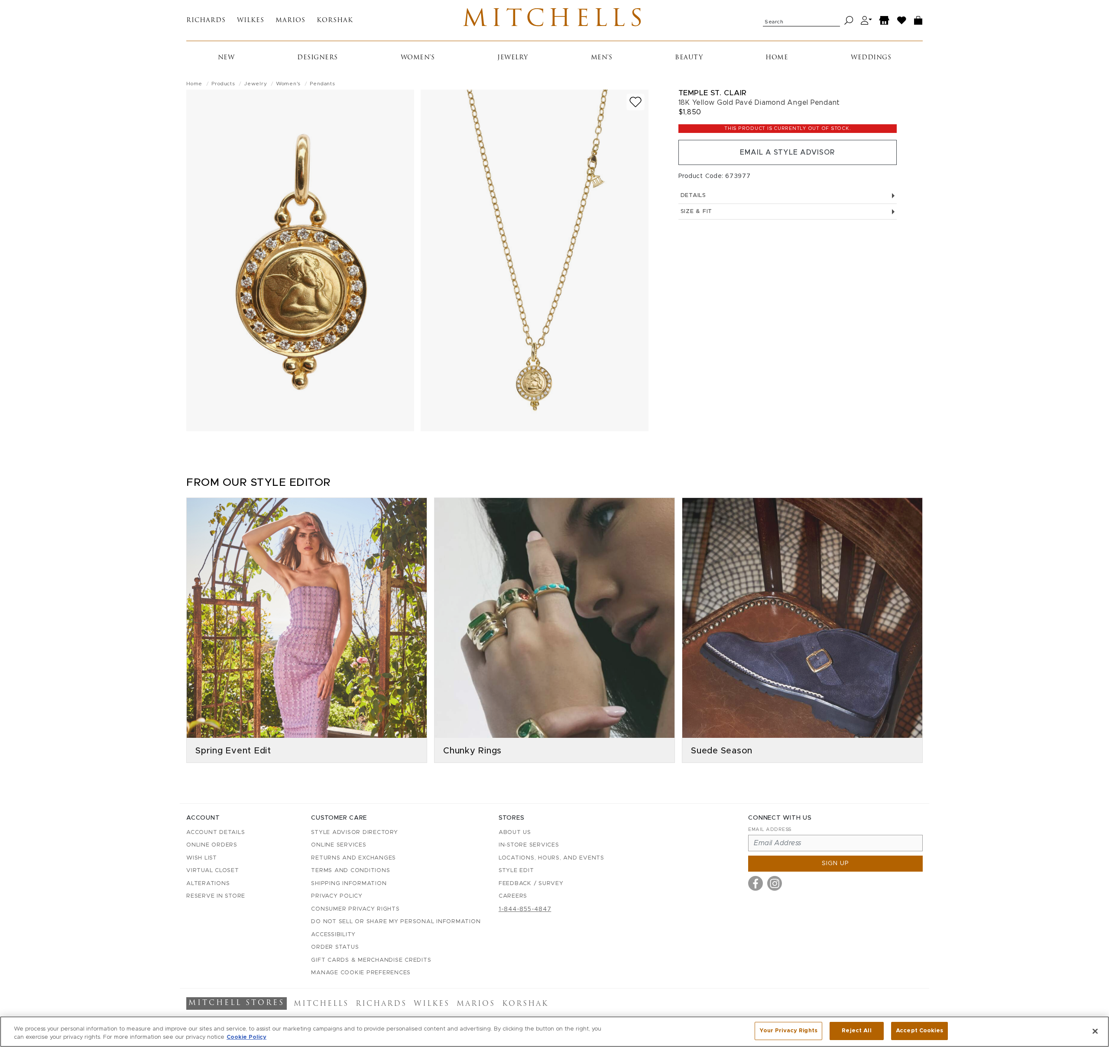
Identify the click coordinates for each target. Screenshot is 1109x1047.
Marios (290, 20)
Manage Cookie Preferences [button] (361, 973)
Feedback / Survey (531, 883)
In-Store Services (529, 845)
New (226, 58)
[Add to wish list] (635, 102)
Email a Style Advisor (787, 152)
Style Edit (516, 870)
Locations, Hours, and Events (551, 858)
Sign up (835, 863)
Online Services (338, 845)
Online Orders (211, 845)
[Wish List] (902, 20)
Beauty (689, 58)
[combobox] (801, 20)
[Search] (848, 20)
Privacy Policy (337, 896)
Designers (317, 58)
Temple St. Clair (712, 93)
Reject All (856, 1031)
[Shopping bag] (918, 20)
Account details (215, 832)
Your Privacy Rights (788, 1031)
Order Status (335, 947)
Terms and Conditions (350, 870)
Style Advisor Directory (354, 832)
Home (776, 58)
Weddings (871, 58)
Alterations (208, 883)
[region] (554, 1031)
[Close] (1095, 1031)
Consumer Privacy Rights (355, 909)
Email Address (769, 829)
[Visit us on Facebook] (755, 883)
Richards (206, 20)
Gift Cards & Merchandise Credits (371, 960)
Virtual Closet (212, 870)
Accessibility (333, 934)
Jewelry (512, 58)
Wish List (201, 858)
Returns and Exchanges (353, 858)
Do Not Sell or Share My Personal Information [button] (395, 921)
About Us (515, 832)
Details (693, 195)
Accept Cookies (919, 1031)
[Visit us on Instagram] (774, 883)
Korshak (335, 20)
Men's (602, 58)
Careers (513, 896)
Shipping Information (348, 883)
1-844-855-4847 (525, 909)
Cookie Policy (246, 1038)
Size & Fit (697, 211)
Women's (418, 58)
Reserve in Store (215, 896)
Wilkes (250, 20)
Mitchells (554, 20)
